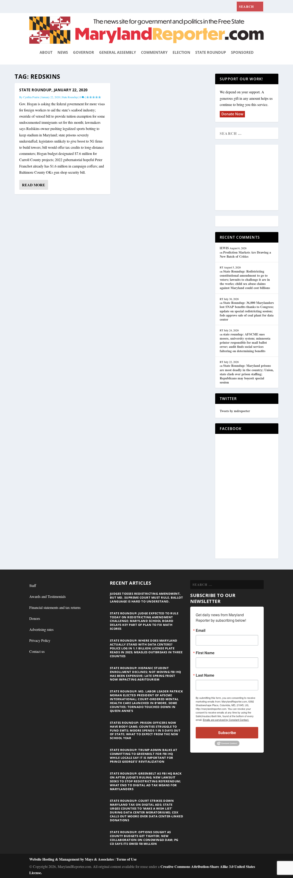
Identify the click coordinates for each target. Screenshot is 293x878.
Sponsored (242, 52)
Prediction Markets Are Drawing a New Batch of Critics (245, 254)
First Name (205, 653)
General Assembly (117, 52)
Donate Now (232, 113)
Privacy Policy (39, 640)
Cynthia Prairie (31, 97)
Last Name (205, 675)
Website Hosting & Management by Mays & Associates (72, 859)
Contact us (37, 651)
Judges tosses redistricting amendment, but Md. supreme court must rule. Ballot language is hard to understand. (146, 597)
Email (200, 630)
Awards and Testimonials (47, 596)
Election (181, 52)
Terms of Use (126, 859)
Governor (83, 52)
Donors (34, 618)
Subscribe (227, 732)
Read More (33, 184)
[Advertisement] (253, 177)
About (46, 52)
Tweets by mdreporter (235, 410)
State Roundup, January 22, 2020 (53, 89)
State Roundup (210, 52)
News (62, 52)
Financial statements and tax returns (55, 607)
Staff (32, 585)
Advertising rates (41, 629)
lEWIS (224, 248)
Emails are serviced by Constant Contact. (226, 719)
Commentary (154, 52)
